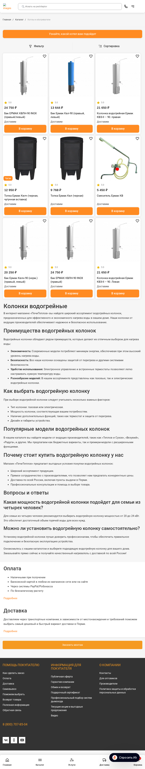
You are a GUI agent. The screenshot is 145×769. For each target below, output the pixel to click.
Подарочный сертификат (65, 692)
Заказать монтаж (72, 644)
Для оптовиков (108, 678)
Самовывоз (9, 689)
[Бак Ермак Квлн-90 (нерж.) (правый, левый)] (25, 240)
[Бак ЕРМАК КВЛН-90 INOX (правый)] (71, 240)
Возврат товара (12, 699)
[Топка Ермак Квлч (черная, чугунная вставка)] (25, 158)
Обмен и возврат (61, 687)
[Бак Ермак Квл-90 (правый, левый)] (71, 75)
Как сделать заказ (13, 673)
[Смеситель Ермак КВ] (117, 158)
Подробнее (10, 598)
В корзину (25, 128)
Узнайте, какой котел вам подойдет (72, 34)
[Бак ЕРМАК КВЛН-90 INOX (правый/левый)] (25, 75)
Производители (108, 683)
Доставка (8, 683)
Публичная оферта (62, 676)
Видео (54, 715)
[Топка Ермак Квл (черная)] (71, 158)
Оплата (7, 678)
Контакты (105, 673)
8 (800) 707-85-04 (15, 724)
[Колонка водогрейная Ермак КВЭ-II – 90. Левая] (117, 240)
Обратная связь (12, 710)
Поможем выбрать (14, 694)
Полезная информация (16, 704)
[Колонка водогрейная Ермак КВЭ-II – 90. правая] (117, 75)
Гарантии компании (62, 681)
